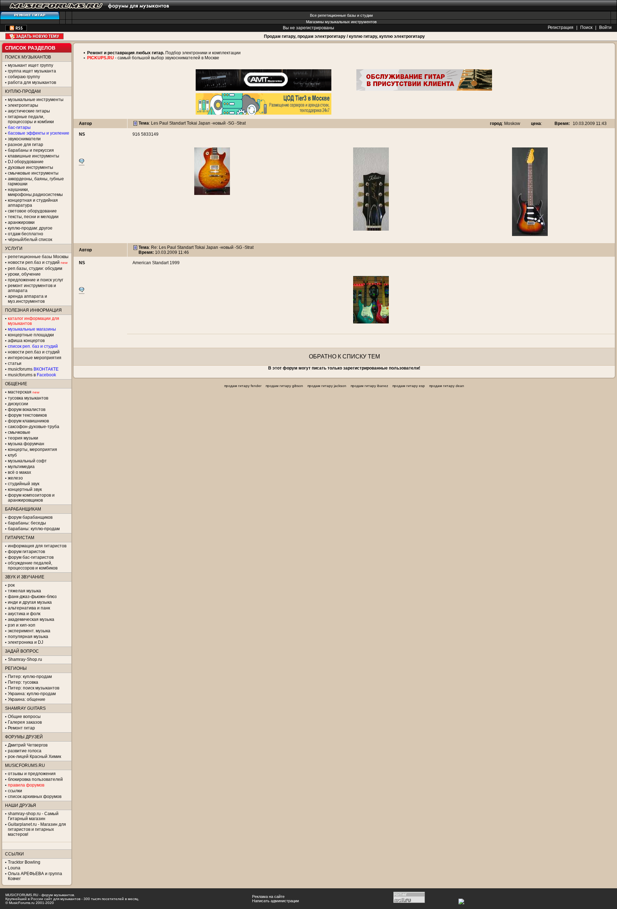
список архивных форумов (34, 796)
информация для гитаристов (37, 545)
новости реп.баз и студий (34, 352)
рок (11, 585)
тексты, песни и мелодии (33, 216)
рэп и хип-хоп (21, 625)
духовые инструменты (30, 167)
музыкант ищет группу (30, 65)
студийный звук (23, 483)
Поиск (586, 27)
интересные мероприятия (34, 357)
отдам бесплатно (25, 233)
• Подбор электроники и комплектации (162, 52)
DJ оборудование (26, 161)
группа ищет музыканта (32, 71)
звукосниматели (24, 138)
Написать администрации (275, 901)
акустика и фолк (24, 613)
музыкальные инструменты (36, 99)
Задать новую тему (34, 36)
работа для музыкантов (32, 82)
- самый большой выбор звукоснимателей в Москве (166, 57)
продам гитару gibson (284, 386)
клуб (12, 455)
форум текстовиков (27, 415)
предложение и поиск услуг (35, 279)
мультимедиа (21, 466)
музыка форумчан (26, 443)
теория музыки (23, 438)
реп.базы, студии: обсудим (35, 268)
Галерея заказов (25, 722)
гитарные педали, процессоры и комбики (31, 119)
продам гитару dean (446, 386)
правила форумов (26, 785)
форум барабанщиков (30, 517)
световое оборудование (32, 211)
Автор (85, 123)
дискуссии (18, 403)
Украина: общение (26, 699)
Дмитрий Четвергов (27, 745)
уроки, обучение (24, 274)
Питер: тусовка (23, 682)
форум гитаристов (26, 551)
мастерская (19, 392)
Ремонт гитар (21, 727)
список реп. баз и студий (33, 346)
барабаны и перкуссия (31, 150)
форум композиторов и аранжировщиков (31, 498)
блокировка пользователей (35, 779)
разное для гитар (25, 144)
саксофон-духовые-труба (33, 426)
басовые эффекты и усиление (38, 133)
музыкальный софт (27, 460)
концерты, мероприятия (32, 449)
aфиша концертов (26, 340)
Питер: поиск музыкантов (33, 687)
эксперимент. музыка (29, 630)
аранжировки (21, 222)
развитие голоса (24, 750)
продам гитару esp (408, 386)
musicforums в (32, 374)
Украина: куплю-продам (32, 693)
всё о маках (19, 472)
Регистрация (560, 27)
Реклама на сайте (268, 896)
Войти (605, 27)
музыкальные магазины (32, 329)
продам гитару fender (242, 386)
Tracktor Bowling (24, 862)
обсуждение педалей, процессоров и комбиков (32, 566)
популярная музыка (28, 636)
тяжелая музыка (24, 590)
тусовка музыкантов (28, 398)
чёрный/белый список (30, 239)
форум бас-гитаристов (31, 557)
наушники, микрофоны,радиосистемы (35, 192)
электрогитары (23, 105)
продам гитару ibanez (369, 386)
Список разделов (30, 48)
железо (15, 478)
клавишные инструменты (33, 156)
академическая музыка (31, 619)
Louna (14, 867)
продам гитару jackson (326, 386)
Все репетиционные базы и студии (341, 15)
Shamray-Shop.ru (25, 659)
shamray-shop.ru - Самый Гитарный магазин (33, 816)
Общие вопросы (24, 716)
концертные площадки (31, 334)
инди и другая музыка (30, 602)
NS (82, 134)
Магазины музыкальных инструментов (341, 22)
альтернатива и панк (29, 608)
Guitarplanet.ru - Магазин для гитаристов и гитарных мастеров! (37, 829)
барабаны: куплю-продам (34, 528)
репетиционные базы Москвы (38, 256)
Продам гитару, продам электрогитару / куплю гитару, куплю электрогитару (344, 36)
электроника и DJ (25, 642)
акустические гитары (29, 111)
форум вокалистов (26, 409)
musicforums (33, 369)
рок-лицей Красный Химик (34, 756)
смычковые (19, 432)
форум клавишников (28, 420)
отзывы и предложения (32, 773)
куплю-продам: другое (30, 228)
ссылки (15, 790)
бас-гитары (19, 127)
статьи (14, 363)
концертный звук (25, 489)
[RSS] (16, 29)
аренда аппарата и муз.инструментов (27, 299)
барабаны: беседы (27, 523)
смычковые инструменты (33, 173)
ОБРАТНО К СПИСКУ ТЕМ (344, 356)
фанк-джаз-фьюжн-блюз (32, 596)
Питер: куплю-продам (30, 676)
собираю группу (24, 76)
